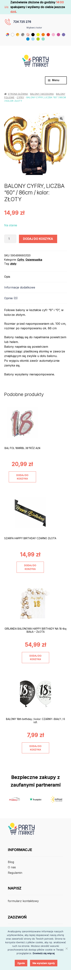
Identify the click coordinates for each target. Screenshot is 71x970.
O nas (12, 867)
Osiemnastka (33, 259)
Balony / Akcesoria (42, 94)
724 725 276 (22, 22)
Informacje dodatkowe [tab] (19, 287)
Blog (11, 862)
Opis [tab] (7, 276)
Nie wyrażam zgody (44, 963)
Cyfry (20, 97)
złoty (13, 263)
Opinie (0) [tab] (11, 298)
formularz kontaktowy (23, 901)
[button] (61, 119)
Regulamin (15, 873)
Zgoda (21, 963)
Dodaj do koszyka (38, 239)
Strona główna (18, 94)
